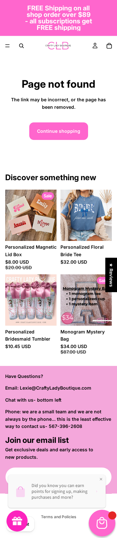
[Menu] (7, 45)
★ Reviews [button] (111, 275)
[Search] (21, 46)
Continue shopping (58, 131)
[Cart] (109, 46)
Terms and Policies (58, 516)
